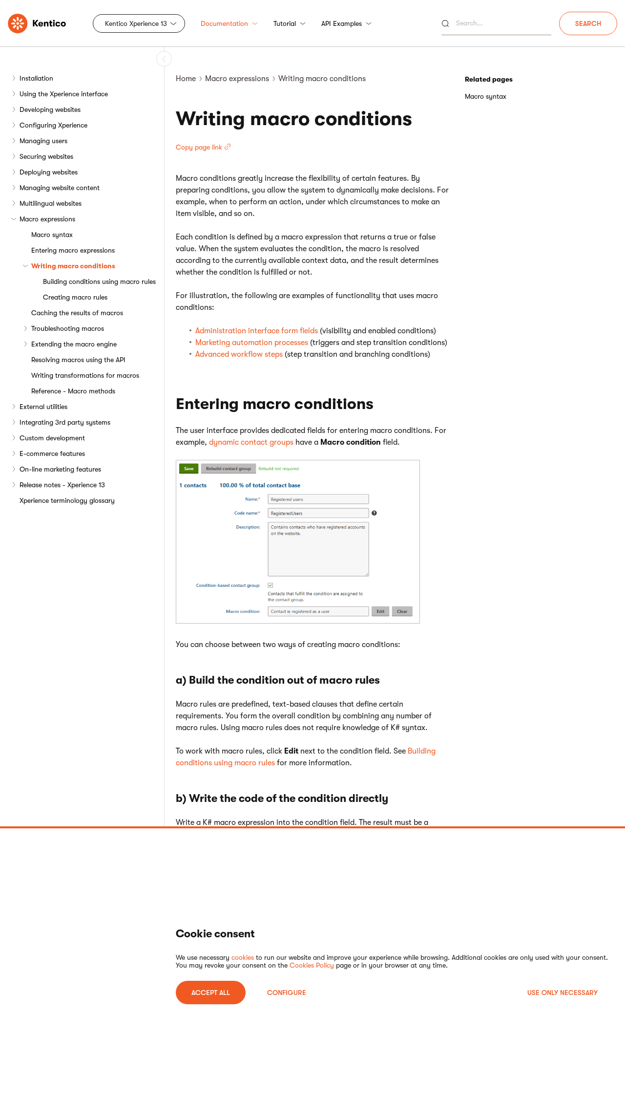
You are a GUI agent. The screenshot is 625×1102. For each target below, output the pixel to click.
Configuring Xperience (53, 125)
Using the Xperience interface (64, 94)
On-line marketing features (60, 469)
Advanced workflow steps (239, 354)
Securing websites (46, 156)
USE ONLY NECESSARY (562, 992)
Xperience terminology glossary (67, 500)
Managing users (43, 141)
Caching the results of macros (77, 313)
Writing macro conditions (73, 266)
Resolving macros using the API (78, 360)
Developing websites (50, 109)
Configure (286, 992)
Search (588, 23)
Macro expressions (47, 219)
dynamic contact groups (251, 442)
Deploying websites (49, 172)
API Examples (341, 23)
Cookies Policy (312, 965)
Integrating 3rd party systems (65, 422)
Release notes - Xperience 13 (62, 485)
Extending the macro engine (74, 344)
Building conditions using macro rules (99, 281)
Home (186, 78)
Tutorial (284, 23)
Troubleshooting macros (67, 328)
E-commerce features (52, 453)
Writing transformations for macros (85, 375)
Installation (36, 78)
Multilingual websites (51, 203)
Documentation (224, 23)
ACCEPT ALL (210, 992)
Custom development (52, 438)
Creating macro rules (75, 297)
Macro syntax (52, 234)
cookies (242, 957)
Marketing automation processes (251, 342)
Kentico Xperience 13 (136, 23)
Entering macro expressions (73, 250)
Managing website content (60, 188)
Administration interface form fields (256, 330)
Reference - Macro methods (73, 391)
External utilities (43, 407)
